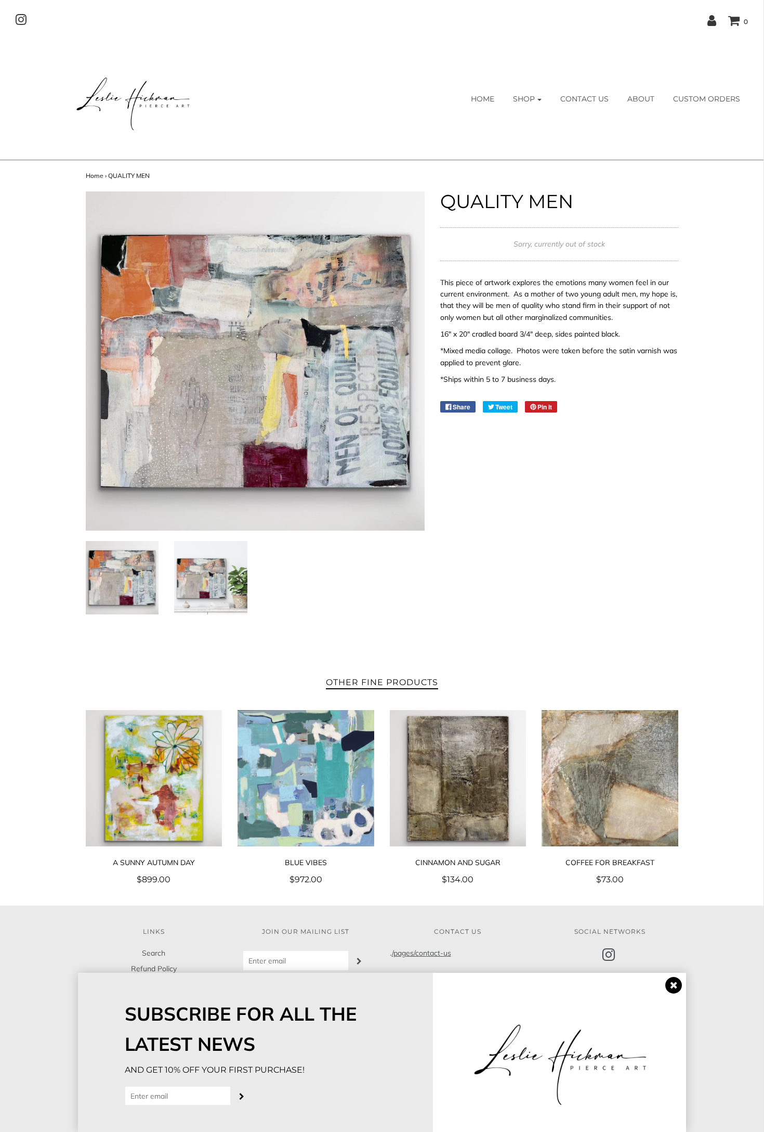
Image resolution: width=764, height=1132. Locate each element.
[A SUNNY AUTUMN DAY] (154, 778)
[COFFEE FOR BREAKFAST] (610, 778)
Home (94, 175)
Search (153, 953)
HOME (482, 99)
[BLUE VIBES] (306, 778)
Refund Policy (154, 968)
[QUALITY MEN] (122, 577)
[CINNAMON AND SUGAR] (458, 778)
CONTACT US (584, 99)
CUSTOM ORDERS (706, 99)
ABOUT (640, 99)
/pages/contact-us (421, 953)
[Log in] (711, 20)
